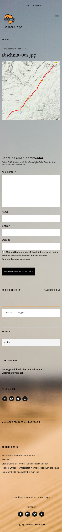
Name (5, 212)
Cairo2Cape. (39, 524)
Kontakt (24, 5)
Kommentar (9, 172)
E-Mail (6, 226)
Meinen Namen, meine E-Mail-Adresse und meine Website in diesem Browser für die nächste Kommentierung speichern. (30, 255)
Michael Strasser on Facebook (21, 422)
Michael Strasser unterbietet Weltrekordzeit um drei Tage (30, 468)
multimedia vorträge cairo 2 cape (18, 455)
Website (6, 240)
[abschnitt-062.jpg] (31, 118)
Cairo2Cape (13, 27)
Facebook (20, 516)
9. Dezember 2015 (10, 49)
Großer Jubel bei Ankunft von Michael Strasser (25, 463)
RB (41, 516)
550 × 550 (22, 49)
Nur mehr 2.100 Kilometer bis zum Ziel (20, 472)
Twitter (34, 516)
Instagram (27, 516)
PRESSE (5, 459)
